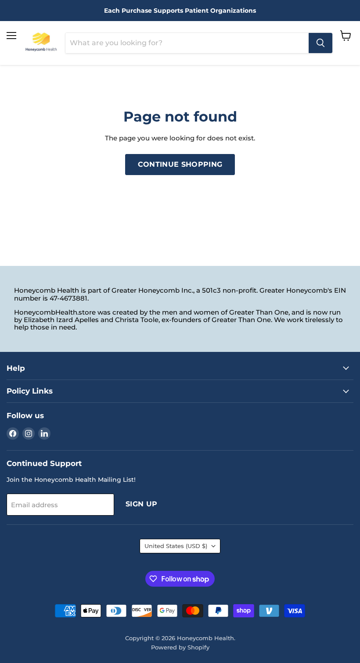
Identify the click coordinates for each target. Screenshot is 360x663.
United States (175, 545)
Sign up (141, 504)
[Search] (320, 43)
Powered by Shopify (180, 647)
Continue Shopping (180, 164)
